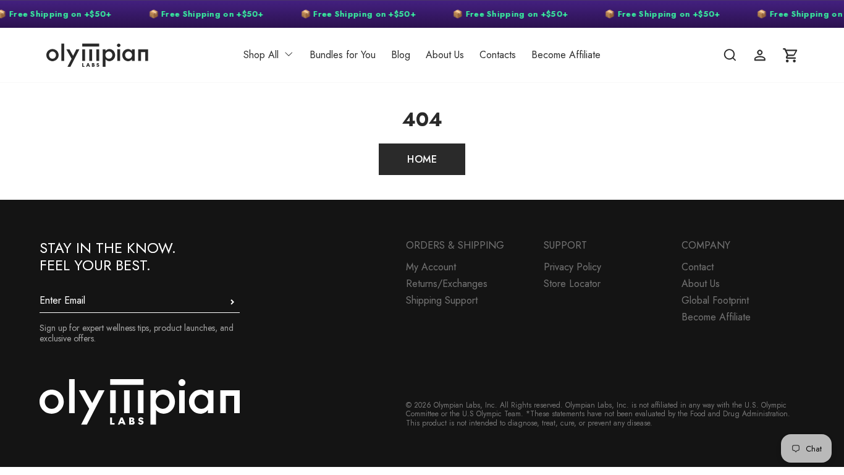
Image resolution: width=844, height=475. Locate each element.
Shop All (261, 55)
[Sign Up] (232, 301)
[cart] (790, 55)
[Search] (729, 55)
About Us (445, 55)
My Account (431, 267)
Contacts (497, 55)
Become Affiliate (566, 55)
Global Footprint (715, 300)
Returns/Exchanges (446, 283)
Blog (400, 55)
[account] (760, 55)
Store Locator (572, 283)
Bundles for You (343, 55)
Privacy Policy (572, 267)
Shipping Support (442, 300)
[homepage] (121, 55)
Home (422, 159)
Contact (698, 267)
